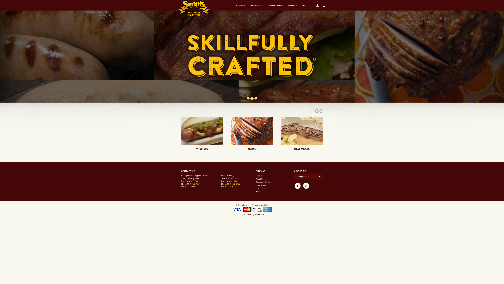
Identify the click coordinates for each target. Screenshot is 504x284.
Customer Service (274, 5)
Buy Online (292, 5)
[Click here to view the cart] (323, 5)
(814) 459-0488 (233, 184)
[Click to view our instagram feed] (306, 185)
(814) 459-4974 (193, 184)
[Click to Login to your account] (318, 5)
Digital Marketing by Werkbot (252, 214)
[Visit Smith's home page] (194, 8)
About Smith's (255, 5)
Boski (303, 5)
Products (240, 5)
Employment (261, 185)
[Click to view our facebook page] (297, 185)
